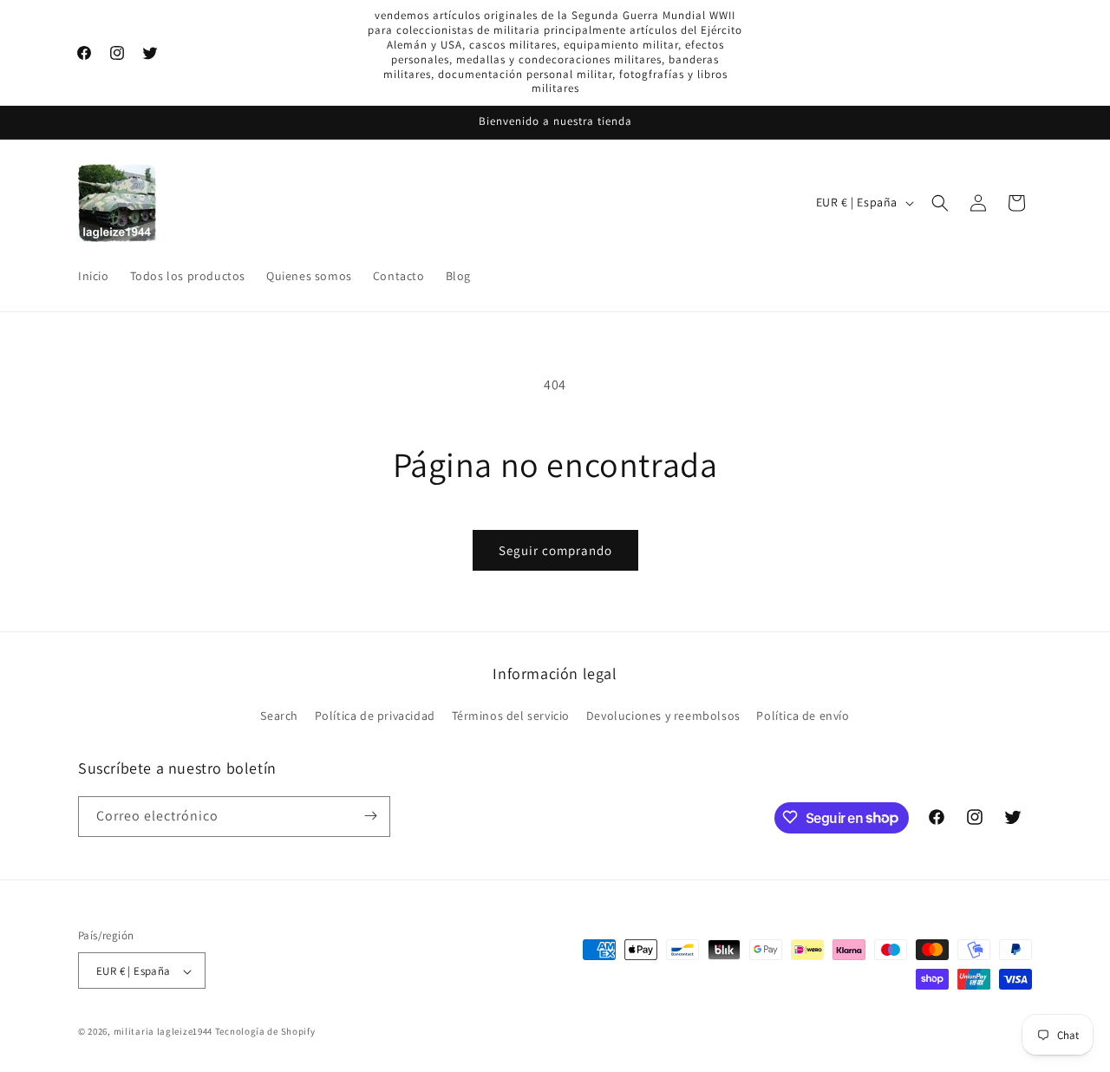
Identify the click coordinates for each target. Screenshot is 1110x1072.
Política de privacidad (375, 716)
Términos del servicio (511, 716)
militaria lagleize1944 (163, 1032)
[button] (940, 203)
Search (279, 716)
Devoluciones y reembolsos (663, 716)
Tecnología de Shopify (265, 1032)
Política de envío (802, 716)
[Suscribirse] (370, 815)
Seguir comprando (555, 550)
